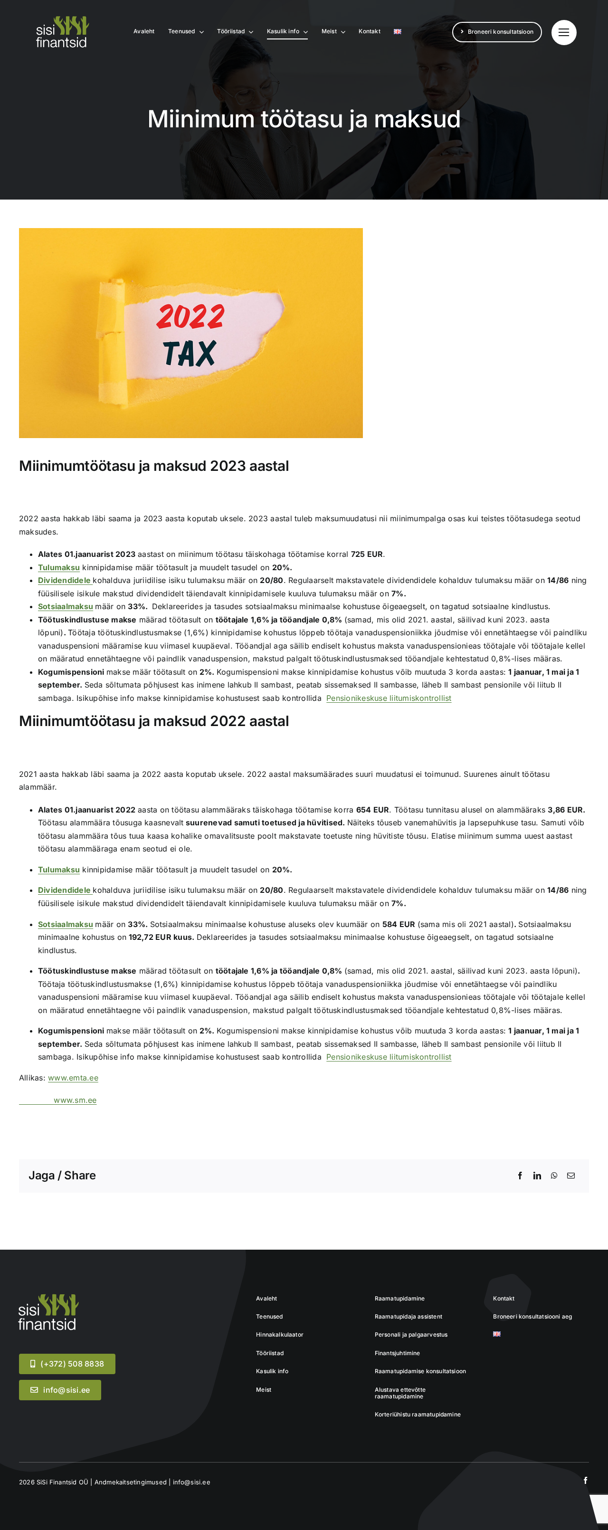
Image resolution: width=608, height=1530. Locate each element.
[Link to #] (564, 32)
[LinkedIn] (537, 1176)
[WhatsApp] (554, 1176)
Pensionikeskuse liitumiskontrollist (388, 698)
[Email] (571, 1176)
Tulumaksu (59, 567)
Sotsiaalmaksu (65, 606)
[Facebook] (520, 1176)
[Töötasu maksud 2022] (48, 1296)
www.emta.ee (73, 1077)
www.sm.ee (58, 1100)
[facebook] (585, 1480)
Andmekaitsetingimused (131, 1482)
